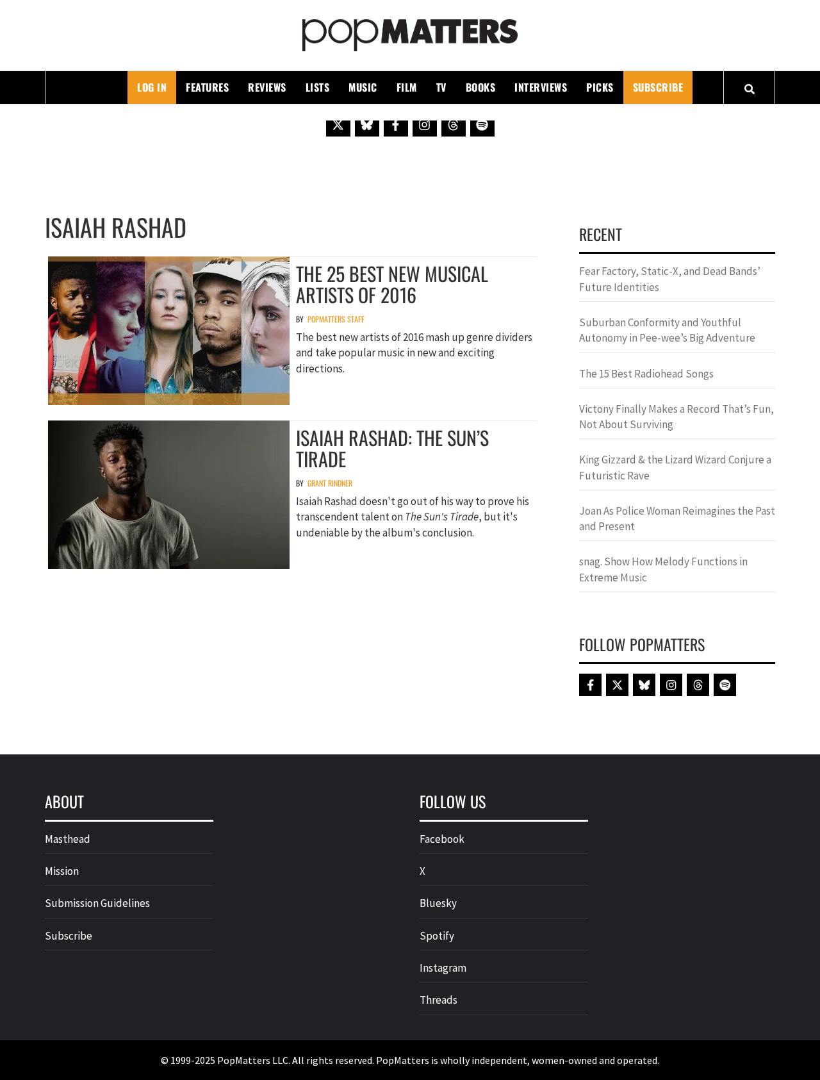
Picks (600, 87)
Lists (318, 87)
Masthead (67, 839)
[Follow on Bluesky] (367, 124)
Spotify (437, 936)
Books (481, 87)
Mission (62, 871)
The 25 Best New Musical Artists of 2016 (392, 284)
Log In (152, 87)
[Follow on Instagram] (425, 124)
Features (207, 87)
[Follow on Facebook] (396, 124)
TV (441, 87)
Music (362, 87)
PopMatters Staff (336, 318)
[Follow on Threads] (453, 124)
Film (407, 87)
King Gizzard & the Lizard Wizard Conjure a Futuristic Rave (675, 467)
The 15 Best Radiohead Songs (646, 374)
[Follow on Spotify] (482, 124)
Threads (438, 1000)
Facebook (442, 839)
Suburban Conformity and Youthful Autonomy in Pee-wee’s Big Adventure (667, 330)
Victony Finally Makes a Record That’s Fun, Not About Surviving (676, 416)
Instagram (443, 968)
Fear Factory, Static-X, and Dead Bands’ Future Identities (669, 279)
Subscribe (658, 87)
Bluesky (438, 903)
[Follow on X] (338, 124)
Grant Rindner (330, 483)
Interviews (540, 87)
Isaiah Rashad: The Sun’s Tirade (392, 448)
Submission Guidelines (97, 903)
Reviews (267, 87)
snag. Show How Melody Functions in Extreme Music (663, 569)
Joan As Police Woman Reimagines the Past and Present (677, 518)
